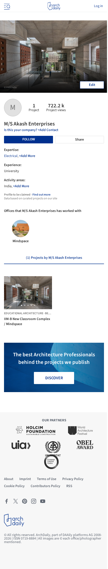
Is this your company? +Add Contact (31, 130)
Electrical (11, 156)
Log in (98, 6)
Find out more (41, 195)
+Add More (27, 156)
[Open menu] (6, 6)
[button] (21, 305)
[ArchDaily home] (53, 6)
